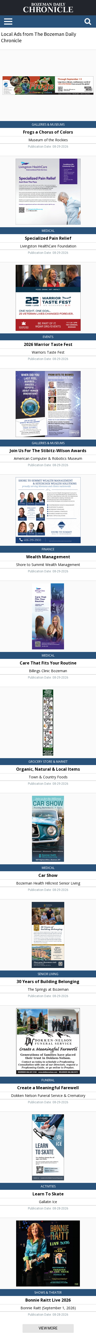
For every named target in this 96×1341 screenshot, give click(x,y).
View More (48, 1328)
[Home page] (48, 7)
